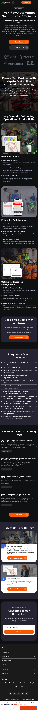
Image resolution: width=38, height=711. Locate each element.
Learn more (6, 451)
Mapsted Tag (6, 656)
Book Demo (19, 42)
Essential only (10, 708)
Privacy (16, 686)
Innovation (5, 669)
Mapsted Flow (6, 652)
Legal (32, 683)
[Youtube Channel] (10, 693)
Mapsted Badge (6, 660)
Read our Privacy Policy (19, 704)
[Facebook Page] (22, 693)
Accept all (28, 708)
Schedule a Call (19, 47)
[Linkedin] (18, 693)
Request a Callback (16, 558)
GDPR (22, 686)
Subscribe (19, 632)
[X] (14, 693)
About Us (7, 683)
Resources (5, 673)
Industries (5, 665)
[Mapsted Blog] (26, 693)
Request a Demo (15, 589)
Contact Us (26, 2)
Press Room (24, 683)
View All (19, 514)
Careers (15, 683)
